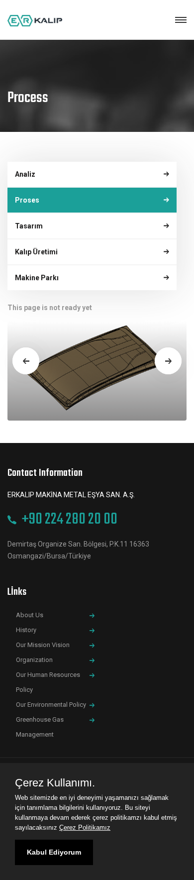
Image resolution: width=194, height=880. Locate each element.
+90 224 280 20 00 (69, 519)
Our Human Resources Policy (48, 682)
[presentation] (25, 360)
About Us (31, 615)
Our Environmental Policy (52, 704)
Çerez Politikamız (84, 827)
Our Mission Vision (44, 645)
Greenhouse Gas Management (40, 727)
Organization (36, 659)
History (27, 630)
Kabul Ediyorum (54, 852)
